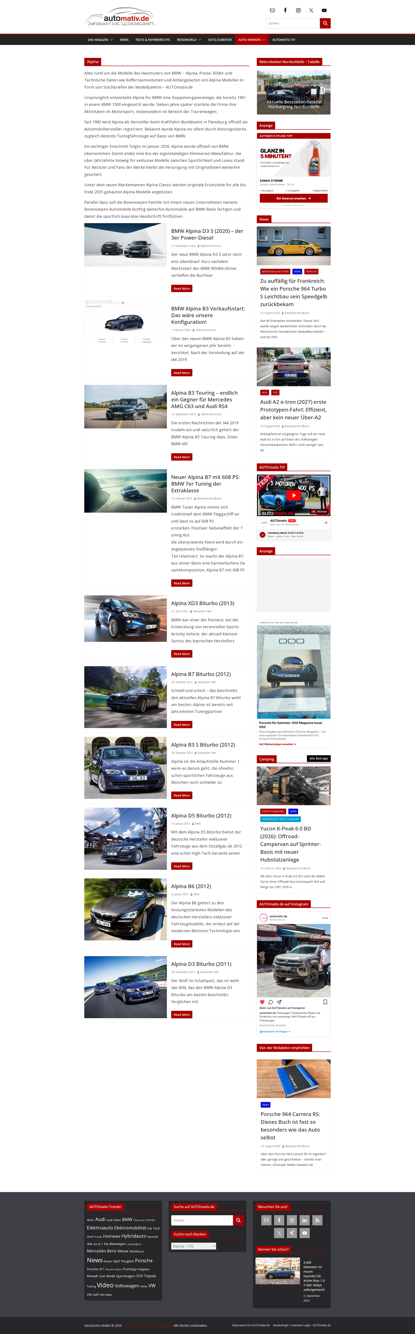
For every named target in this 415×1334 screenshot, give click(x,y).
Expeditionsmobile (273, 811)
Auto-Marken (250, 40)
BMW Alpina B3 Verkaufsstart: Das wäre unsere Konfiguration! (208, 315)
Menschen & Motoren (275, 271)
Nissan (108, 1261)
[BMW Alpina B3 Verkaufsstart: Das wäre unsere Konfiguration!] (125, 322)
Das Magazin (98, 40)
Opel (116, 1261)
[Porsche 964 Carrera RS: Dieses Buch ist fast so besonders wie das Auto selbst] (294, 1078)
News (124, 40)
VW (152, 1285)
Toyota (150, 1275)
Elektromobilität (130, 1228)
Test (275, 392)
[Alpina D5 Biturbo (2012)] (125, 839)
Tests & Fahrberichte (153, 40)
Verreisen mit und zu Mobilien (280, 819)
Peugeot (127, 1261)
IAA (89, 1244)
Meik (198, 823)
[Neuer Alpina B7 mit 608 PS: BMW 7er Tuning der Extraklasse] (125, 491)
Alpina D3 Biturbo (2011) (201, 963)
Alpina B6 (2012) (191, 886)
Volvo (143, 1286)
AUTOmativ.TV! (283, 40)
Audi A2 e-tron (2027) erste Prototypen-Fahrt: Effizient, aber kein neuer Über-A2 (293, 409)
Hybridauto (133, 1236)
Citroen (150, 1220)
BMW (127, 1219)
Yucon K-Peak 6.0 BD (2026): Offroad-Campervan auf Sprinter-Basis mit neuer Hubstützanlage (290, 844)
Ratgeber (144, 1269)
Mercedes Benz (102, 1250)
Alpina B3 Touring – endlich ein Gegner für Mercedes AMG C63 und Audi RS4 (204, 399)
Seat (102, 1276)
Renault (92, 1276)
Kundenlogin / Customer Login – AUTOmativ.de (302, 1325)
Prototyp (130, 1269)
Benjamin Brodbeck (209, 498)
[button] (110, 40)
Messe (123, 1251)
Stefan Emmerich (211, 246)
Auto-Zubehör (220, 40)
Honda (98, 1236)
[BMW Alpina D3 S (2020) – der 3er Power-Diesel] (125, 245)
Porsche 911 (95, 1269)
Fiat (150, 1228)
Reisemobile (186, 40)
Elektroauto (100, 1227)
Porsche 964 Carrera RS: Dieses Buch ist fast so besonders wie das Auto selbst (290, 1125)
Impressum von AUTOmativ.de (251, 1325)
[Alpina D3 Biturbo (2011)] (125, 987)
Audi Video (114, 1220)
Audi (264, 392)
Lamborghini (134, 1244)
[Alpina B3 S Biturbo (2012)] (125, 768)
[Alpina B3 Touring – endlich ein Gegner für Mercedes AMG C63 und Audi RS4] (125, 406)
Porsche (311, 271)
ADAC (90, 1220)
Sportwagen (125, 1276)
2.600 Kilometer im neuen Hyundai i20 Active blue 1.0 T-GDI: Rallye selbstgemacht (314, 1276)
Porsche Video (113, 1269)
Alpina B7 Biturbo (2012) (201, 673)
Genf (90, 1237)
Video (105, 1285)
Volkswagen (127, 1286)
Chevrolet (139, 1220)
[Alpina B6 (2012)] (125, 909)
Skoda (110, 1276)
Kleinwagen (117, 1244)
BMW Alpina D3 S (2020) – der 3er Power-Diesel (207, 234)
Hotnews (111, 1236)
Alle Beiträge (319, 758)
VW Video (106, 1295)
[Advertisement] (293, 585)
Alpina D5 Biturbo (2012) (201, 815)
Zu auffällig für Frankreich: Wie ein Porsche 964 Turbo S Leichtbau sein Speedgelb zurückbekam (293, 292)
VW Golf (93, 1294)
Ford (156, 1228)
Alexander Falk (202, 611)
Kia (106, 1244)
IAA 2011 (98, 1244)
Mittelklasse (136, 1251)
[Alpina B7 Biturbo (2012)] (125, 697)
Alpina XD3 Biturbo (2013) (202, 603)
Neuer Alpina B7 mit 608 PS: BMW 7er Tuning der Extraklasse (205, 483)
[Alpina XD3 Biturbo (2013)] (125, 618)
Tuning (91, 1286)
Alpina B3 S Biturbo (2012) (203, 744)
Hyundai (152, 1237)
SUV (139, 1276)
